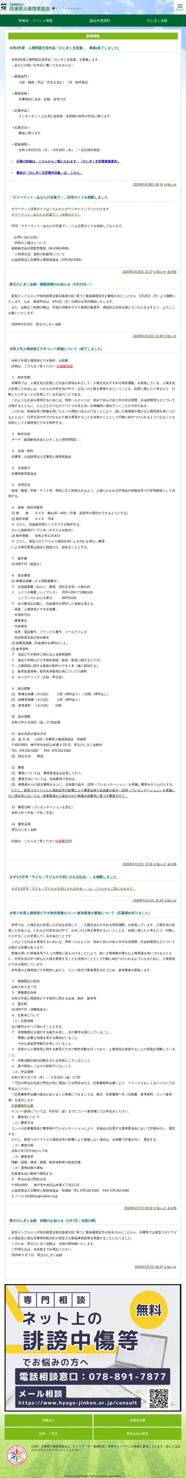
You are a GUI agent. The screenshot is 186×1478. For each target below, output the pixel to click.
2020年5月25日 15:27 (138, 272)
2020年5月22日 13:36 (138, 864)
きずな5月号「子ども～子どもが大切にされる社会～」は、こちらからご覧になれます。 (73, 888)
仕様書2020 (64, 366)
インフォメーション (68, 8)
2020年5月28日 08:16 (148, 184)
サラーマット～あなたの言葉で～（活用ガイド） (46, 214)
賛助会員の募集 (137, 1433)
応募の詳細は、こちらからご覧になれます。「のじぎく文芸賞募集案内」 (68, 161)
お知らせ (170, 184)
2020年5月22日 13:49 (148, 336)
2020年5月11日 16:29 (148, 900)
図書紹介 (48, 1420)
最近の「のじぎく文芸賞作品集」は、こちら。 (49, 173)
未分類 (172, 272)
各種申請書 (137, 1420)
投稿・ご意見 (48, 1433)
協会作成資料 (100, 20)
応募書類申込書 (22, 1105)
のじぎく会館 (157, 20)
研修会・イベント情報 (36, 20)
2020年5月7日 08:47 (149, 1267)
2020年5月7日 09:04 (138, 1208)
